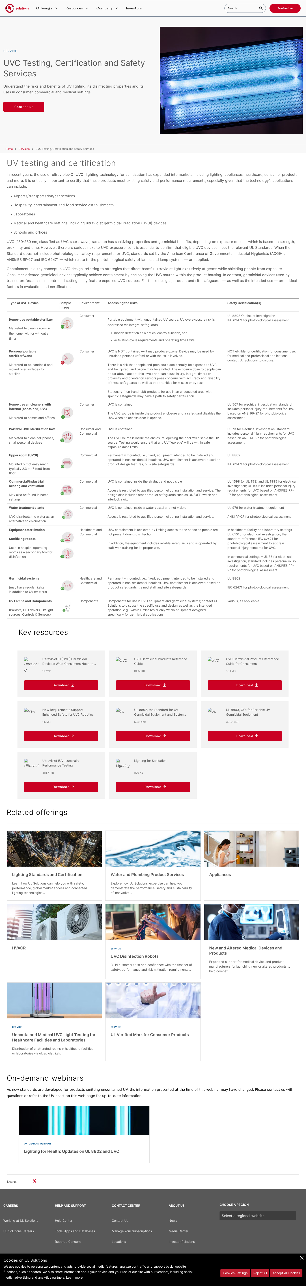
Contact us (285, 8)
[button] (47, 8)
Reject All (260, 1273)
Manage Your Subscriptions (132, 1231)
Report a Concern (68, 1241)
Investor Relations (182, 1241)
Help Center (63, 1220)
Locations (119, 1241)
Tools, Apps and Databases (75, 1231)
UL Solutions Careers (18, 1231)
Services (24, 148)
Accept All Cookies (286, 1273)
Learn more (74, 1277)
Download (61, 685)
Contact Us (120, 1220)
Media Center (178, 1231)
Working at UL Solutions (20, 1220)
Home (9, 148)
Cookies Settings (235, 1273)
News (173, 1220)
